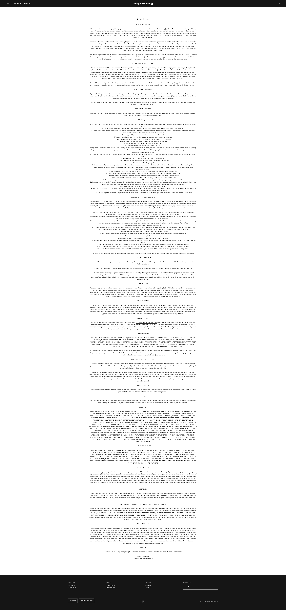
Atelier (7, 3)
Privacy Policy (110, 587)
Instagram (148, 585)
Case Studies (17, 3)
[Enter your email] (215, 587)
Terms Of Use (110, 585)
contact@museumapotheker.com (143, 558)
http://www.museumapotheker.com (146, 322)
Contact (147, 587)
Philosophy (27, 3)
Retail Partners (72, 587)
